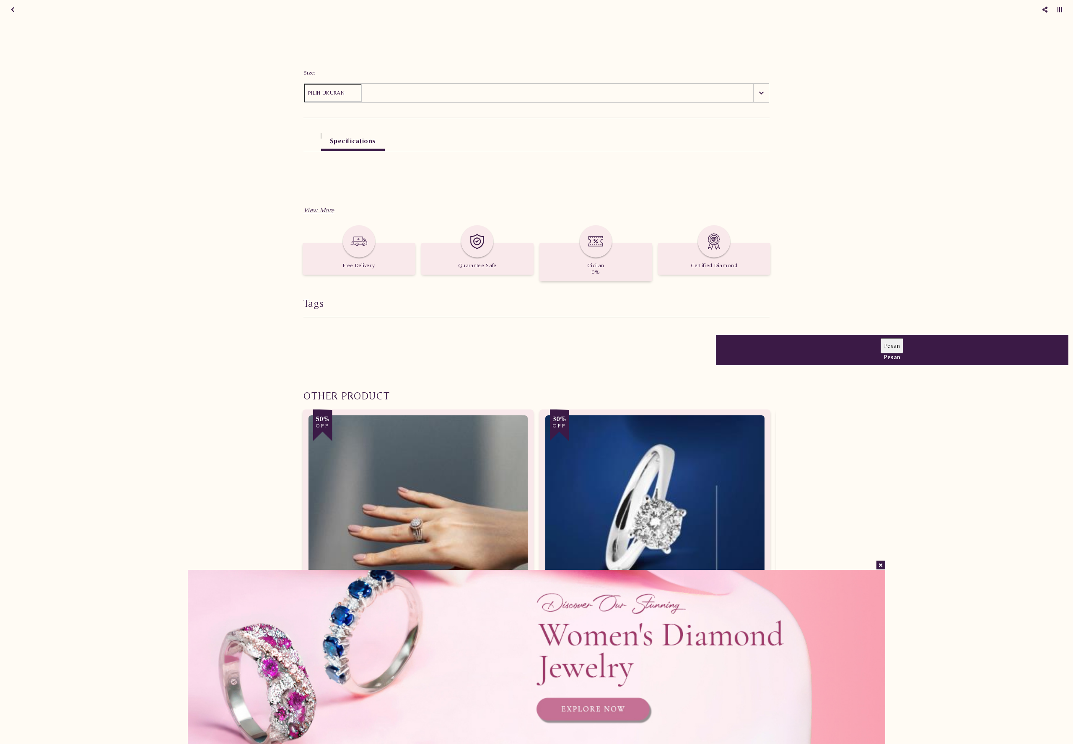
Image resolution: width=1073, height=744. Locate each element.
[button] (318, 210)
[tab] (312, 137)
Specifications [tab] (353, 140)
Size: (310, 73)
